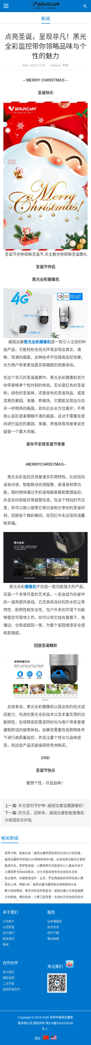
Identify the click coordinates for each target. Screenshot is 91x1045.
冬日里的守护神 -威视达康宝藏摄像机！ (52, 806)
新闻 (45, 18)
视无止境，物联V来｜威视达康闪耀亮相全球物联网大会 (40, 884)
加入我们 (8, 972)
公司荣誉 (8, 927)
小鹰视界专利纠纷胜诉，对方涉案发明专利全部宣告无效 (41, 872)
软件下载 (53, 933)
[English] (54, 1038)
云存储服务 (54, 921)
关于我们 (8, 933)
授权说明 (8, 978)
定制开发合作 (11, 989)
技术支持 (53, 927)
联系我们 (8, 939)
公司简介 (8, 921)
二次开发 (8, 983)
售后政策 (53, 939)
